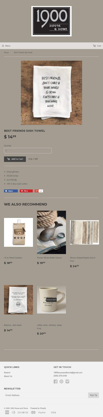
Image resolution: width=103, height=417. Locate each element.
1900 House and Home (19, 408)
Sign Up (93, 395)
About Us (8, 376)
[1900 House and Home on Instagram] (67, 382)
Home (6, 52)
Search (7, 372)
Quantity (7, 145)
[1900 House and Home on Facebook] (56, 382)
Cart (99, 45)
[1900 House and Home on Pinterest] (61, 382)
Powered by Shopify (38, 408)
